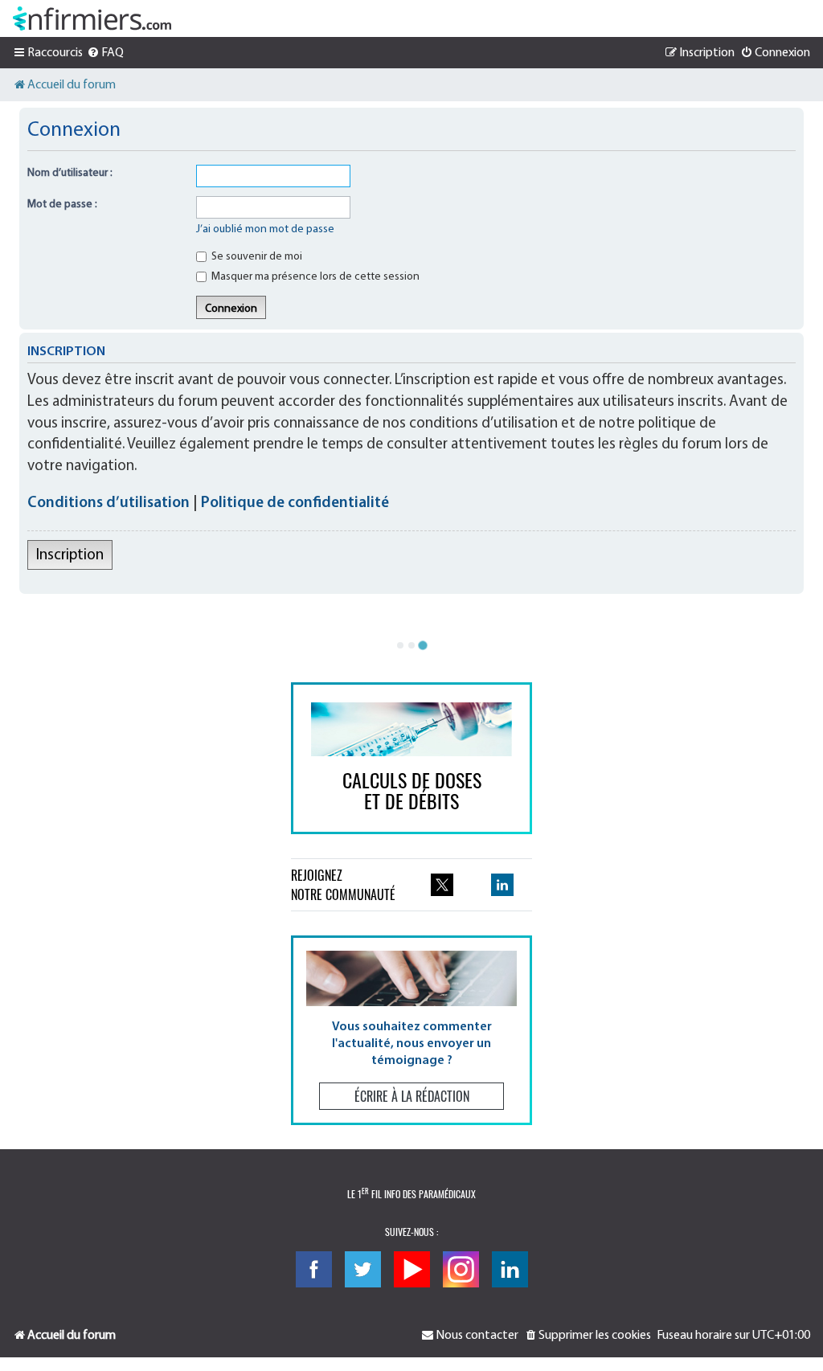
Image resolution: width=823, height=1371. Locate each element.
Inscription (70, 555)
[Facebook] (314, 1269)
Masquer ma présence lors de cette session (314, 277)
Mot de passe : (62, 204)
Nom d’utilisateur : (70, 173)
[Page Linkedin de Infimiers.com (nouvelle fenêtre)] (502, 885)
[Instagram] (461, 1269)
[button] (411, 1030)
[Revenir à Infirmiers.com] (92, 18)
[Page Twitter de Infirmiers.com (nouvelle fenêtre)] (442, 885)
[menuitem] (105, 53)
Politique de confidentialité (295, 503)
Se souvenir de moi (255, 257)
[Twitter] (363, 1269)
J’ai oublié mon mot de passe (265, 229)
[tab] (400, 645)
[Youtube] (412, 1269)
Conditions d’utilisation (108, 503)
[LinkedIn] (510, 1269)
